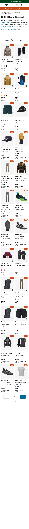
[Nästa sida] (23, 397)
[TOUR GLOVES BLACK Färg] (18, 153)
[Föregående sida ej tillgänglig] (6, 397)
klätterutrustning (6, 26)
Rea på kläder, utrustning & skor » (14, 9)
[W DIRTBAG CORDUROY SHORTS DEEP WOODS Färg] (4, 124)
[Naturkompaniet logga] (6, 5)
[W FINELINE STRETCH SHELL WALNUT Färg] (2, 66)
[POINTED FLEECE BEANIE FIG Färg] (2, 270)
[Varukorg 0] (26, 5)
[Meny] (2, 5)
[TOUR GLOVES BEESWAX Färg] (16, 153)
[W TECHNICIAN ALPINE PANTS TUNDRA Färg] (4, 212)
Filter (20, 40)
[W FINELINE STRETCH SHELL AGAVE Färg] (4, 66)
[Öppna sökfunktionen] (17, 5)
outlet (9, 22)
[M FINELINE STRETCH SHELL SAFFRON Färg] (4, 95)
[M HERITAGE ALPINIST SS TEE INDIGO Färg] (18, 386)
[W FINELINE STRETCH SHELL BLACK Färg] (6, 66)
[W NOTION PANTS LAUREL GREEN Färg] (18, 299)
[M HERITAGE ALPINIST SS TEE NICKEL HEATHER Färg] (16, 386)
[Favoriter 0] (21, 5)
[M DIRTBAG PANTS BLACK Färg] (6, 182)
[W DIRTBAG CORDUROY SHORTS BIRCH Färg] (2, 124)
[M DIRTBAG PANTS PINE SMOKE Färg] (2, 182)
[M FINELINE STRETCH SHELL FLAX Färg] (2, 95)
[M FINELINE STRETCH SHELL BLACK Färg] (6, 95)
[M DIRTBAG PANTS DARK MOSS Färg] (4, 182)
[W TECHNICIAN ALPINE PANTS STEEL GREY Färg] (2, 212)
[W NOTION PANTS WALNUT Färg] (16, 299)
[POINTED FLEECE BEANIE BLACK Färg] (4, 270)
